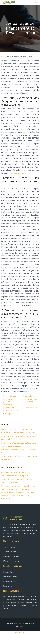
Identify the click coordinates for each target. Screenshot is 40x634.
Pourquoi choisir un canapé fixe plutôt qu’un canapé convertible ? (30, 402)
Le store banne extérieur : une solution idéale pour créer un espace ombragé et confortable (18, 495)
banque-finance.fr (18, 173)
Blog (5, 56)
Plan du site (20, 632)
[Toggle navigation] (35, 2)
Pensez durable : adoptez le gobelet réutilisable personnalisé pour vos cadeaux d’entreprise (10, 405)
